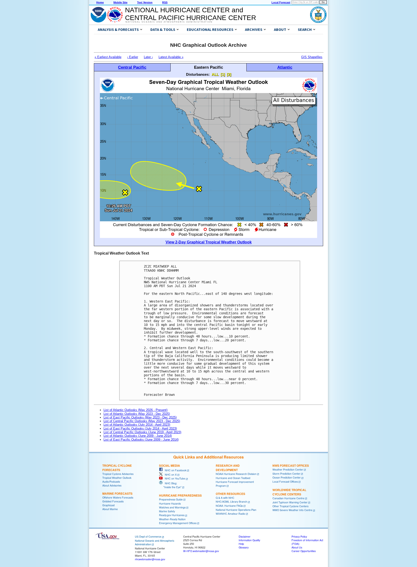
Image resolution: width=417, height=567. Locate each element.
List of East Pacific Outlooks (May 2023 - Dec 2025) (140, 417)
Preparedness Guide (171, 499)
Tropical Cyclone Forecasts (117, 467)
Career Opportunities (304, 551)
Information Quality (249, 540)
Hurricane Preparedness (180, 495)
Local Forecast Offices (285, 481)
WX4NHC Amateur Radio (230, 513)
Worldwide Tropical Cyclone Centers (289, 492)
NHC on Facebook (174, 470)
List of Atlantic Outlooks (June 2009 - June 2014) (138, 436)
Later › (148, 57)
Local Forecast (280, 2)
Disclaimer (244, 536)
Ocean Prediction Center (286, 477)
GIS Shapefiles (311, 57)
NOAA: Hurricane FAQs (229, 505)
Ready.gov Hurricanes (171, 515)
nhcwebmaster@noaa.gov (150, 559)
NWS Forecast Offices (290, 465)
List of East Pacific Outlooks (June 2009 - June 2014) (141, 439)
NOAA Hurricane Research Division (236, 474)
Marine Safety (167, 511)
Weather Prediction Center (287, 469)
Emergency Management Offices (177, 523)
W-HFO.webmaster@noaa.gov (201, 551)
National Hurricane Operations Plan (236, 510)
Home (100, 2)
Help (241, 544)
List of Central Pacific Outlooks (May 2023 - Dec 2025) (142, 421)
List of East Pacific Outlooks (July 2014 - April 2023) (140, 428)
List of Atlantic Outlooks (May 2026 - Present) (135, 410)
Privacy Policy (299, 536)
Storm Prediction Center (286, 473)
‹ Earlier (132, 57)
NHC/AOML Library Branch (231, 501)
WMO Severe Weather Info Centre (292, 510)
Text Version (145, 2)
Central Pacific (132, 67)
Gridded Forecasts (113, 501)
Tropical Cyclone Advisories (117, 474)
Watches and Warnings (172, 507)
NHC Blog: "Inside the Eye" (170, 485)
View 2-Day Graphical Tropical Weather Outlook (209, 242)
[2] (229, 74)
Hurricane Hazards (170, 503)
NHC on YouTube (174, 478)
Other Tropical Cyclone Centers (290, 506)
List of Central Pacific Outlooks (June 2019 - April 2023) (142, 432)
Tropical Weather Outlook (116, 477)
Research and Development (228, 467)
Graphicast (108, 505)
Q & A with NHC (225, 498)
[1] (223, 74)
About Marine (110, 509)
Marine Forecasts (117, 493)
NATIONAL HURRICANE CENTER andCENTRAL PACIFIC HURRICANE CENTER (190, 13)
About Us (297, 547)
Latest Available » (171, 57)
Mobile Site (120, 2)
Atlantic (284, 67)
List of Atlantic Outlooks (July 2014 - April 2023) (137, 424)
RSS (164, 2)
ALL (215, 74)
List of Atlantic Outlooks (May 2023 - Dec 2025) (137, 414)
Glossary (244, 547)
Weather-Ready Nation (172, 519)
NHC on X (170, 474)
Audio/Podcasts (111, 481)
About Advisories (111, 485)
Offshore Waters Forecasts (117, 497)
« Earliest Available (108, 57)
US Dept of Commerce (148, 536)
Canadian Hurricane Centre (288, 498)
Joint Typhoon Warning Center (289, 502)
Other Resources (230, 494)
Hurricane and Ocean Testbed (233, 478)
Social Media (169, 465)
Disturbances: (198, 74)
